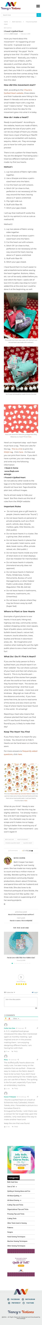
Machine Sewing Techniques (17, 1241)
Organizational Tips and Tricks (17, 1209)
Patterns (10, 1227)
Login (36, 992)
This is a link (17, 449)
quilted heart (27, 843)
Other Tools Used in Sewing (17, 1223)
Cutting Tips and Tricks (15, 1205)
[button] (38, 6)
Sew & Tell (11, 1186)
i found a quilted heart (12, 843)
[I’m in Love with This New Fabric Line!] (21, 943)
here (29, 437)
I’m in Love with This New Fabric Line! (21, 958)
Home (6, 21)
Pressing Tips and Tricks (15, 1214)
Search (39, 15)
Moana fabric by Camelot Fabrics (20, 793)
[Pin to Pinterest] (30, 851)
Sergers (10, 1232)
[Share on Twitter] (28, 851)
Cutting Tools (11, 1218)
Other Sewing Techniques (16, 1246)
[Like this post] (24, 851)
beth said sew (9, 839)
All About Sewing (13, 1200)
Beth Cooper (14, 34)
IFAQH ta (8, 452)
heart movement (22, 839)
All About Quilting (13, 1196)
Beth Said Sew (16, 21)
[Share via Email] (32, 851)
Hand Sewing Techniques (16, 1237)
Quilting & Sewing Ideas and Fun (18, 1191)
